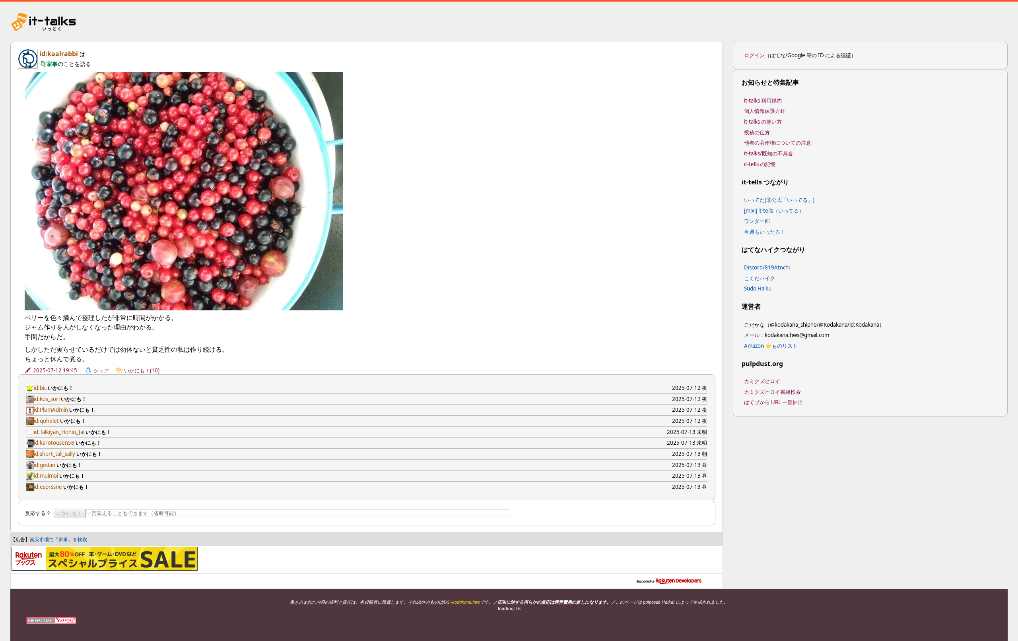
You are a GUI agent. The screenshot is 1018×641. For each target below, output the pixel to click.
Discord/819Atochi (767, 267)
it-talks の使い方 (763, 121)
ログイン (754, 55)
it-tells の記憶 (759, 164)
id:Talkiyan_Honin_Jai (59, 432)
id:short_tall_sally (54, 453)
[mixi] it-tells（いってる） (774, 210)
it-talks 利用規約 (763, 100)
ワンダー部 (757, 221)
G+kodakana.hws (463, 602)
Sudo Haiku (757, 288)
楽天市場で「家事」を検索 (58, 539)
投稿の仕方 (757, 132)
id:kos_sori (47, 399)
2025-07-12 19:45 (55, 370)
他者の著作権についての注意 (777, 142)
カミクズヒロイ (762, 381)
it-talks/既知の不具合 (768, 153)
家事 (52, 64)
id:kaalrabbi (58, 53)
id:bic (40, 387)
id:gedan (44, 465)
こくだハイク (759, 278)
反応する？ (38, 513)
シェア (101, 370)
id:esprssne (48, 486)
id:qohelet (46, 420)
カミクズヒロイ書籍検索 (772, 391)
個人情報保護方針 (764, 110)
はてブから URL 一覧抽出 (773, 402)
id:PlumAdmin (51, 409)
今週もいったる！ (764, 231)
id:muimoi (46, 475)
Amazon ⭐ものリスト (771, 345)
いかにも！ (69, 513)
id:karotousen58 (54, 442)
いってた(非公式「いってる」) (779, 199)
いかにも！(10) (141, 370)
